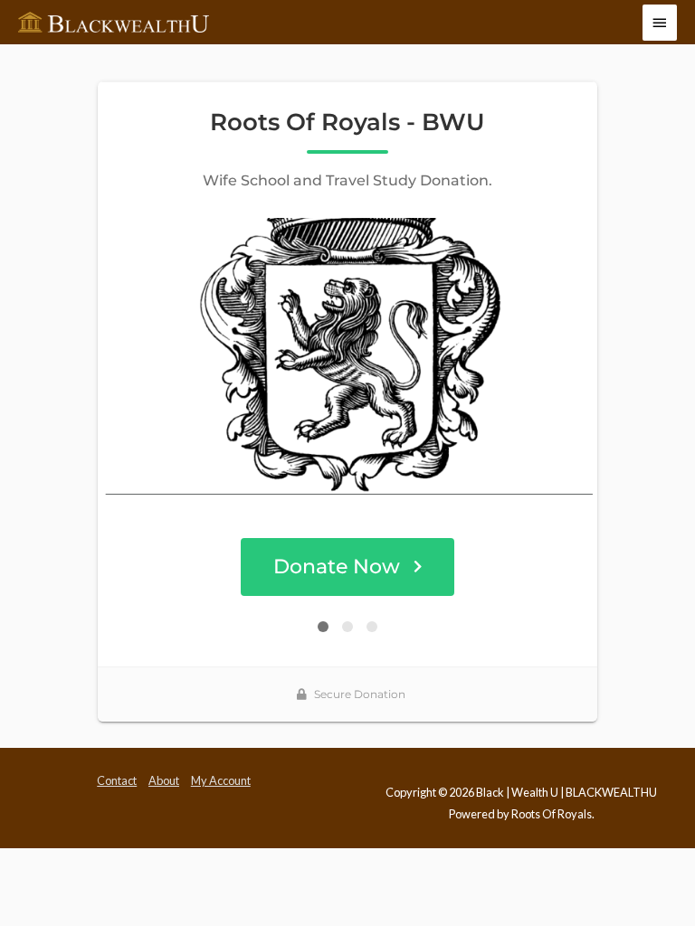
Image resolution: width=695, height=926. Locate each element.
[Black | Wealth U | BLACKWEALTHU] (113, 22)
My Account (221, 780)
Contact (117, 780)
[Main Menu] (660, 23)
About (163, 780)
